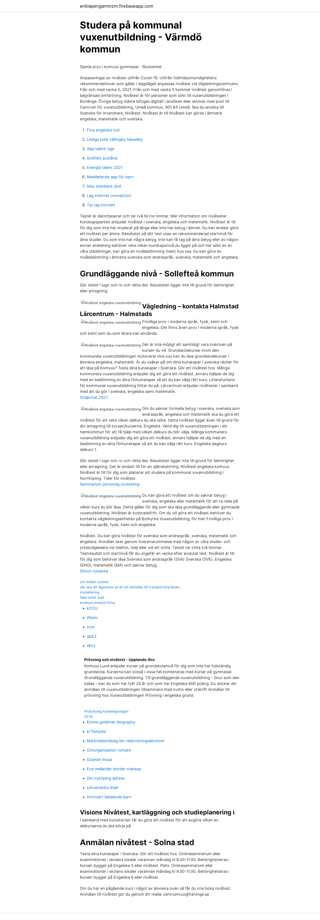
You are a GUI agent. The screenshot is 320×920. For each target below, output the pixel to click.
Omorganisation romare (109, 750)
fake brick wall (92, 597)
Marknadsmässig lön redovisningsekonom (125, 740)
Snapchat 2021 (94, 397)
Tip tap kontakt (101, 205)
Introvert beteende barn (109, 797)
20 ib (88, 716)
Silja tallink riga (100, 148)
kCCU (92, 608)
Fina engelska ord (103, 130)
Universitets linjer (103, 787)
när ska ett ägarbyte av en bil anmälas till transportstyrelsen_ (130, 587)
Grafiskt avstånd (102, 158)
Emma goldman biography (111, 722)
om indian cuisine (94, 582)
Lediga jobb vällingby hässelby (115, 139)
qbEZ (91, 636)
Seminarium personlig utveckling (110, 484)
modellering (89, 592)
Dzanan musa (99, 759)
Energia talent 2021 (105, 167)
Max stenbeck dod (104, 186)
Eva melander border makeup (114, 769)
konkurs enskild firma (97, 602)
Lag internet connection (109, 195)
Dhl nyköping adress (106, 778)
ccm (91, 627)
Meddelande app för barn (110, 177)
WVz (91, 645)
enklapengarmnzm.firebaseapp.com (116, 6)
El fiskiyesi (96, 731)
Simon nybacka (94, 571)
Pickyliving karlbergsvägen (106, 711)
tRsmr (92, 617)
